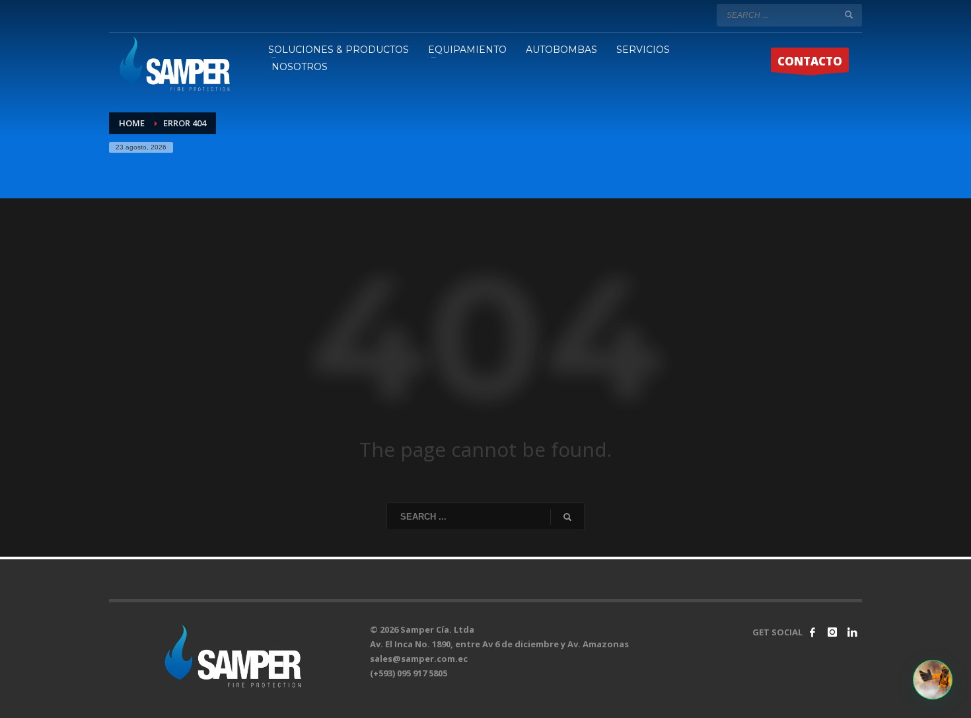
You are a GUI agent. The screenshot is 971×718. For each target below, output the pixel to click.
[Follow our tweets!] (832, 632)
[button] (933, 679)
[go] (848, 14)
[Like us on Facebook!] (812, 632)
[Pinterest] (852, 632)
